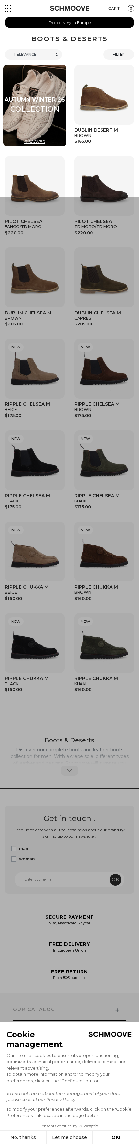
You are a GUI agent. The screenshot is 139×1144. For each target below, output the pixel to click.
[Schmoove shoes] (69, 8)
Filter (119, 54)
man (23, 848)
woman (27, 858)
